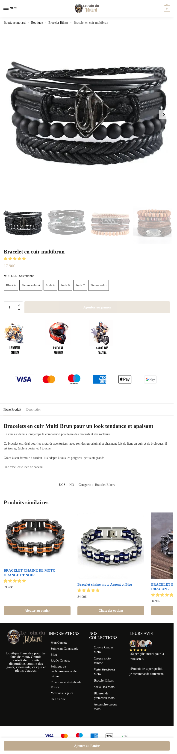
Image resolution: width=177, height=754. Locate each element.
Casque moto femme (102, 661)
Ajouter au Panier (87, 746)
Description (33, 409)
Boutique (37, 22)
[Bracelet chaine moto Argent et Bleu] (110, 545)
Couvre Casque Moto (103, 650)
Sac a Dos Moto (104, 687)
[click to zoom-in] (88, 114)
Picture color (98, 285)
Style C (80, 285)
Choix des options (111, 610)
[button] (164, 114)
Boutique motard (15, 22)
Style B (65, 285)
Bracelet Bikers (58, 22)
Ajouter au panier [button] (37, 610)
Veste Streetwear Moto (104, 672)
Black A (11, 285)
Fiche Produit (12, 409)
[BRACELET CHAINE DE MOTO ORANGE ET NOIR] (37, 538)
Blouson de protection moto (104, 696)
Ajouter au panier (97, 307)
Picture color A (31, 285)
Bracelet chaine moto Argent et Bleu (104, 584)
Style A (50, 285)
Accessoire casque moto (105, 707)
